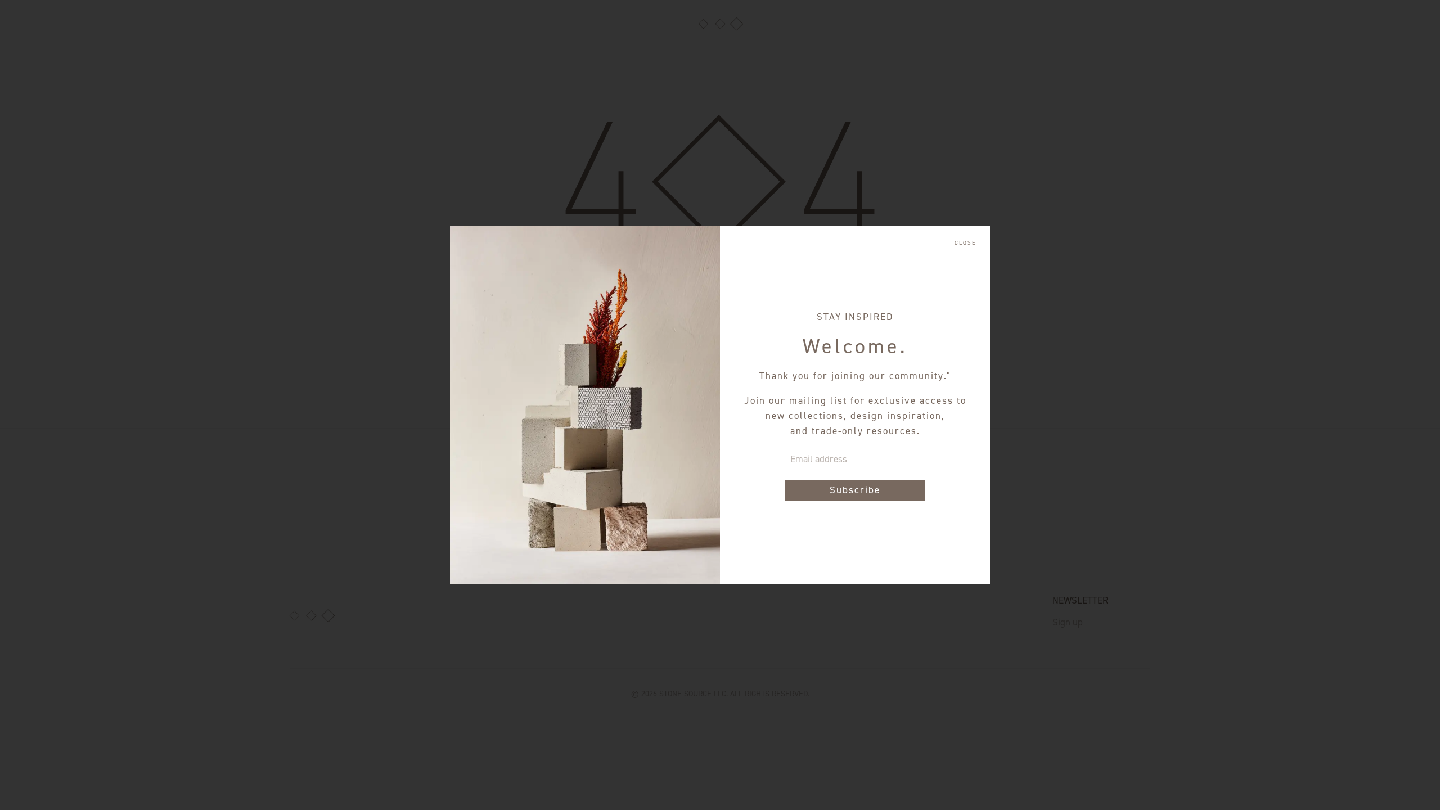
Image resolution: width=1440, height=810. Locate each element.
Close (965, 243)
